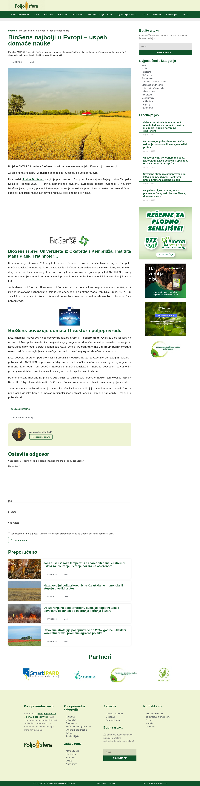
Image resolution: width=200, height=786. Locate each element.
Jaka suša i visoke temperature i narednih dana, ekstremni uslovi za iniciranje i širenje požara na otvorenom (84, 564)
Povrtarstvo (78, 14)
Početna (12, 30)
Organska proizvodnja (126, 14)
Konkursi (157, 14)
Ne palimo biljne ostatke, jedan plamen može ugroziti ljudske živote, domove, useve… (164, 193)
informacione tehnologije (23, 417)
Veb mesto (13, 523)
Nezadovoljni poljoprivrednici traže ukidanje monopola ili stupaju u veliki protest (83, 587)
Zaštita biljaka (172, 14)
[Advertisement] (69, 216)
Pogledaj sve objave (41, 437)
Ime (10, 501)
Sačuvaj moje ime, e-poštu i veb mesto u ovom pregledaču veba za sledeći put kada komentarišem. (62, 534)
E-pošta (12, 512)
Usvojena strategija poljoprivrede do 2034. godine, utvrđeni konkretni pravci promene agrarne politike (85, 631)
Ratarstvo (48, 14)
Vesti (36, 14)
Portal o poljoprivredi (20, 14)
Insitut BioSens (33, 179)
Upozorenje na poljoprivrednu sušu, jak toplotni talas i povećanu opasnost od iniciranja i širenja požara (81, 609)
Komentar (14, 466)
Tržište (145, 14)
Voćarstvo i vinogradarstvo (100, 14)
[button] (33, 408)
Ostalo (186, 14)
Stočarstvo (62, 14)
